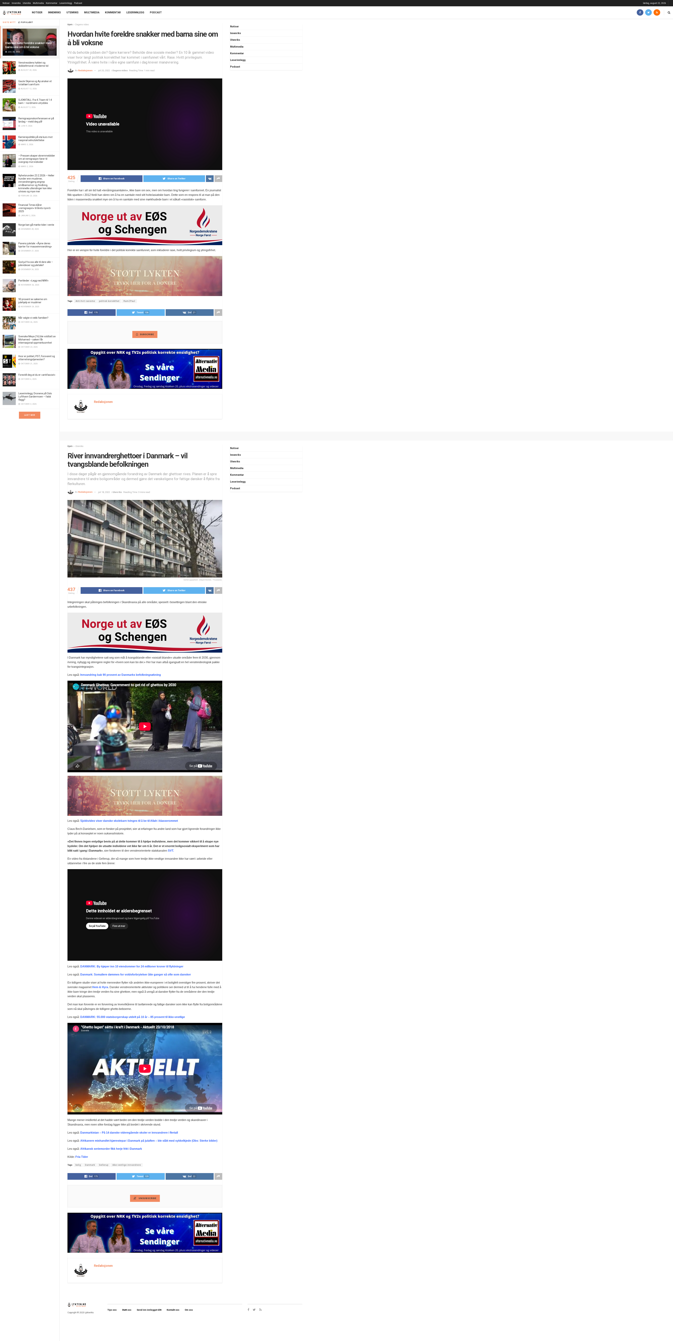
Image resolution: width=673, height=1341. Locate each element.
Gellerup (103, 1165)
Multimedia (38, 3)
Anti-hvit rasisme (85, 301)
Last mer (29, 415)
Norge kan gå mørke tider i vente (36, 224)
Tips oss (112, 1310)
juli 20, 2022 (104, 70)
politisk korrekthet (109, 301)
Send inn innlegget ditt (149, 1310)
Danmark (90, 1165)
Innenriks (16, 3)
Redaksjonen (85, 70)
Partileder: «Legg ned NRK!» (33, 280)
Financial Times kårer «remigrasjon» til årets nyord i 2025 (34, 208)
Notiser (6, 3)
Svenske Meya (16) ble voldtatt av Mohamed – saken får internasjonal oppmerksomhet (37, 339)
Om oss (189, 1310)
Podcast (78, 3)
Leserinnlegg (65, 3)
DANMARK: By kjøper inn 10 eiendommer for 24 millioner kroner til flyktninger (131, 966)
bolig (78, 1165)
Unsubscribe (147, 1198)
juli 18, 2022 (104, 492)
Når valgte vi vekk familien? (33, 317)
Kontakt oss (173, 1310)
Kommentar (51, 3)
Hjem (70, 24)
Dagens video (82, 24)
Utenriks (27, 3)
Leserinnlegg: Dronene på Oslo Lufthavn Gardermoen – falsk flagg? (35, 396)
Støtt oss (126, 1310)
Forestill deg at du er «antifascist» (36, 374)
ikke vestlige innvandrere (126, 1165)
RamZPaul (129, 301)
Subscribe (147, 334)
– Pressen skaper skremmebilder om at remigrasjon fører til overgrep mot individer (36, 158)
